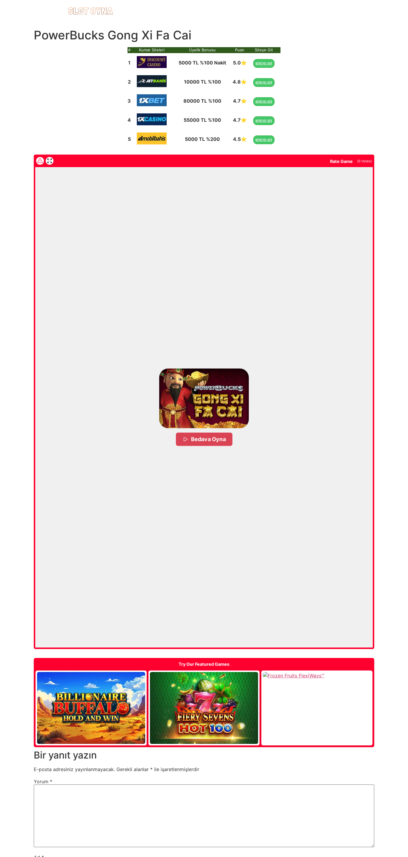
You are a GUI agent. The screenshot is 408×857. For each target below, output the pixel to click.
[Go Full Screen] (49, 161)
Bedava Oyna (208, 439)
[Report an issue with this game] (40, 161)
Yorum (43, 781)
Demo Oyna (91, 708)
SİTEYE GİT (263, 63)
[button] (204, 398)
